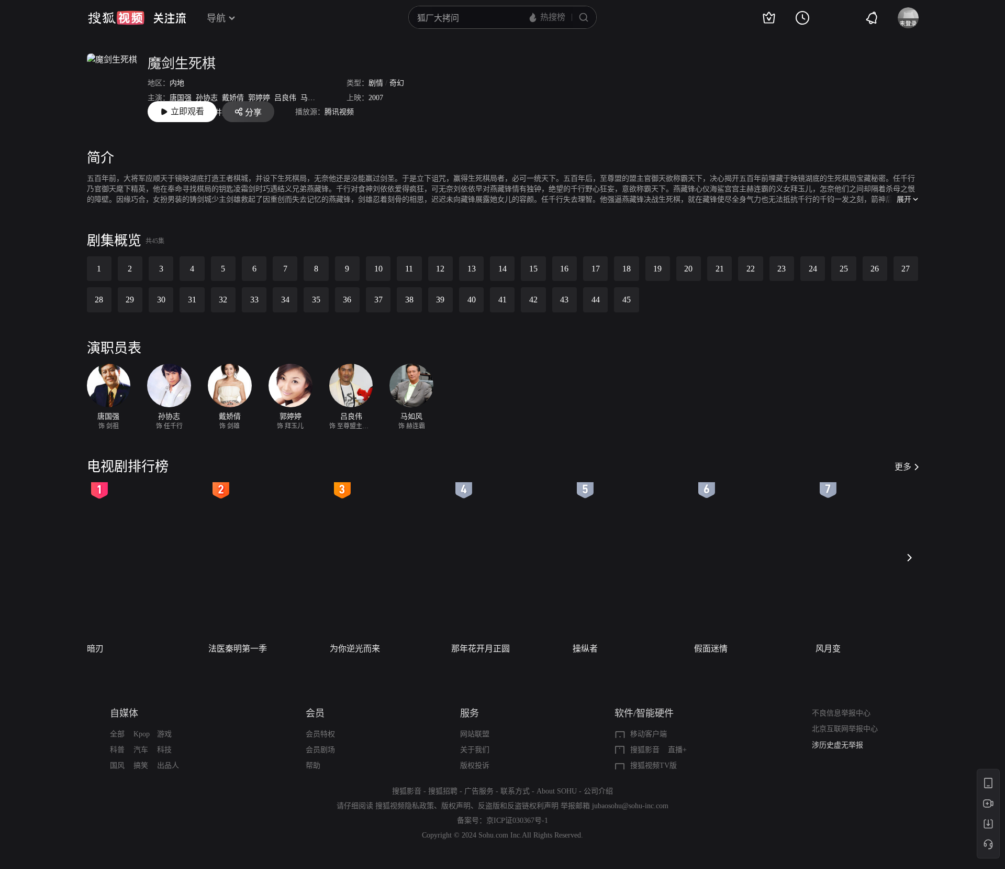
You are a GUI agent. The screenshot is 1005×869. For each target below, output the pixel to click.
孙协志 (207, 98)
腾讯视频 (339, 112)
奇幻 (396, 83)
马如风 (311, 98)
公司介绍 (598, 791)
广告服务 (479, 791)
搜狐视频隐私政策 (404, 806)
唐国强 (181, 98)
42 (533, 299)
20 (688, 268)
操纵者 (585, 648)
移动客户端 (648, 734)
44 (595, 299)
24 (813, 268)
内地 (177, 83)
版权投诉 (474, 765)
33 (254, 299)
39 (440, 299)
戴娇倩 (233, 98)
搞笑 (140, 765)
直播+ (677, 750)
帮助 (313, 765)
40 (471, 299)
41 (502, 299)
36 (347, 299)
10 (378, 268)
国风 (117, 765)
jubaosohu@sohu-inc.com (630, 806)
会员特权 (320, 734)
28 (99, 299)
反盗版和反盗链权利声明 (518, 806)
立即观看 (187, 111)
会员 (315, 713)
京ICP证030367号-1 (517, 820)
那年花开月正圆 (480, 648)
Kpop (141, 734)
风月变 (828, 648)
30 (161, 299)
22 (750, 268)
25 (844, 268)
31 (192, 299)
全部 (117, 734)
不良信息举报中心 (841, 713)
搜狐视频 (116, 17)
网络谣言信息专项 (841, 747)
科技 (164, 750)
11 (409, 268)
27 (905, 268)
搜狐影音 (645, 750)
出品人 (168, 765)
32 (223, 299)
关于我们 (474, 750)
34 (285, 299)
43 (564, 299)
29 (130, 299)
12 (440, 268)
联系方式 (515, 791)
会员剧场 (320, 750)
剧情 (375, 83)
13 (471, 268)
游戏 (164, 734)
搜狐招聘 (442, 791)
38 (409, 299)
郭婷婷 (259, 98)
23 (781, 268)
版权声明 (456, 806)
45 (626, 299)
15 (533, 268)
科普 (117, 750)
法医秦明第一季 (237, 648)
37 (378, 299)
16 (564, 268)
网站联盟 (474, 734)
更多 (903, 466)
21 (720, 268)
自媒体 (124, 713)
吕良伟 (285, 98)
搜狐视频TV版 (653, 765)
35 (316, 299)
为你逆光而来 (355, 648)
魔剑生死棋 (182, 63)
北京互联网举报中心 (845, 729)
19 (657, 268)
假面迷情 (711, 648)
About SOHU (557, 791)
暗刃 (95, 648)
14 (502, 268)
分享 (253, 112)
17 (595, 268)
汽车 (140, 750)
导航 (216, 18)
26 (874, 268)
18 (626, 268)
